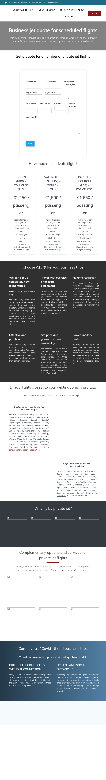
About (81, 10)
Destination (51, 81)
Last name (31, 105)
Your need (31, 117)
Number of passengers (70, 83)
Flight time (50, 92)
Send (30, 143)
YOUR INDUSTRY (47, 10)
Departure (32, 81)
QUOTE (94, 13)
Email (57, 103)
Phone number (73, 105)
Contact (70, 16)
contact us (13, 450)
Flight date (31, 92)
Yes (69, 98)
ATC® (41, 267)
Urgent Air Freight (23, 10)
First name (45, 105)
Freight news (67, 10)
